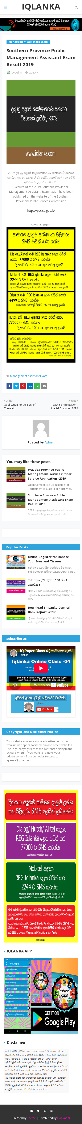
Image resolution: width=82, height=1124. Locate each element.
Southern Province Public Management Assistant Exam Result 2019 (50, 499)
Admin (19, 72)
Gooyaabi (63, 1118)
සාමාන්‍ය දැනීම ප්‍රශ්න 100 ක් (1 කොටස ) (47, 582)
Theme (31, 1118)
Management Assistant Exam (28, 376)
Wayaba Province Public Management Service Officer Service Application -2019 (49, 474)
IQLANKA (41, 6)
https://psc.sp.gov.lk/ (41, 211)
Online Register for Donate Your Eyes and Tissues (48, 559)
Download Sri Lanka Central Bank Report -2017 (49, 610)
